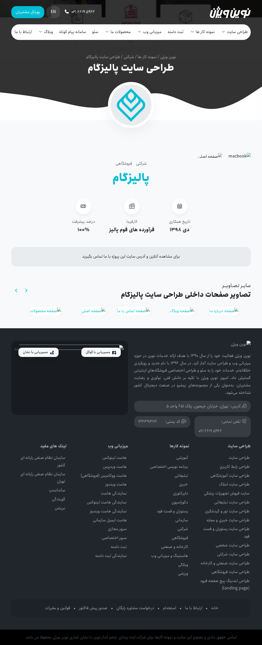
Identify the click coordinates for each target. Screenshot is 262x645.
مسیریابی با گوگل (98, 352)
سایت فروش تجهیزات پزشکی (226, 493)
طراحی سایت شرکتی (233, 554)
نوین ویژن (168, 57)
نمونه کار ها (205, 32)
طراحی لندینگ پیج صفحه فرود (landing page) (224, 584)
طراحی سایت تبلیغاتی (231, 502)
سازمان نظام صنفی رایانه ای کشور (42, 461)
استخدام (169, 608)
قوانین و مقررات (57, 608)
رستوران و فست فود (172, 511)
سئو (95, 32)
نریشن (60, 508)
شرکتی (129, 57)
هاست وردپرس (115, 466)
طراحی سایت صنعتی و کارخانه (225, 563)
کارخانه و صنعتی (174, 547)
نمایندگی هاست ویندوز (108, 511)
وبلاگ (48, 32)
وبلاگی (183, 565)
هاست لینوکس (114, 457)
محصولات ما (121, 32)
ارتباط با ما (23, 32)
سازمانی (181, 520)
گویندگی (58, 499)
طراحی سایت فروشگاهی (230, 572)
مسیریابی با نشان (36, 352)
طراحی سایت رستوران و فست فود (226, 533)
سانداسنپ (57, 490)
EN (53, 12)
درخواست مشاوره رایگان (135, 608)
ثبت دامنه (175, 32)
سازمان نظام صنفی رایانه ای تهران (42, 478)
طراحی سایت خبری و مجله (227, 520)
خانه (215, 608)
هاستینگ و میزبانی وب (169, 556)
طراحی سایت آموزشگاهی (229, 475)
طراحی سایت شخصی (232, 545)
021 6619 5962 (210, 431)
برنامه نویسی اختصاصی (169, 466)
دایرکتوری (180, 493)
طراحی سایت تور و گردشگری (227, 511)
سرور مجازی (117, 529)
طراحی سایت (237, 32)
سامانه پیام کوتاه (72, 32)
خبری (183, 484)
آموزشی (182, 457)
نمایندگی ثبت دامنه (111, 556)
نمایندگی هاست (114, 493)
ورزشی (183, 573)
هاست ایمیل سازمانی (110, 520)
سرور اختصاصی (114, 538)
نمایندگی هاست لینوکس (107, 502)
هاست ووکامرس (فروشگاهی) (104, 475)
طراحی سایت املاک (234, 484)
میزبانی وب (152, 32)
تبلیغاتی (181, 475)
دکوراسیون (179, 502)
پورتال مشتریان (28, 12)
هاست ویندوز (116, 484)
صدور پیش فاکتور (93, 608)
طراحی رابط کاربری (234, 466)
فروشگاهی (124, 163)
